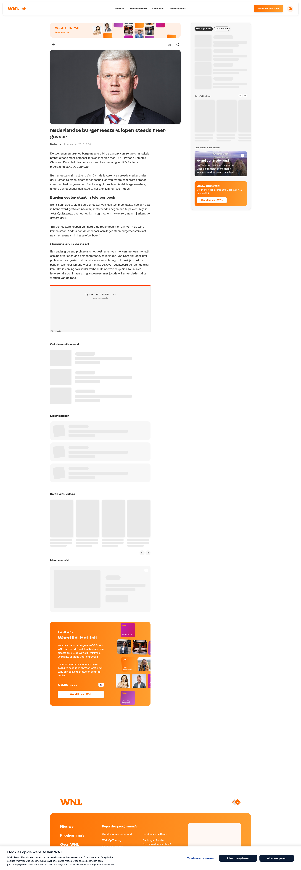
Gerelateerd (222, 28)
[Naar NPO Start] (236, 802)
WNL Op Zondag (111, 840)
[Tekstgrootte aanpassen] (169, 44)
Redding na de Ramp (155, 834)
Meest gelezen (203, 28)
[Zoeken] (247, 8)
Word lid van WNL (268, 9)
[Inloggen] (290, 9)
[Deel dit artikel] (177, 44)
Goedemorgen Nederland (117, 834)
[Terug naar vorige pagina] (53, 44)
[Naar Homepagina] (17, 8)
